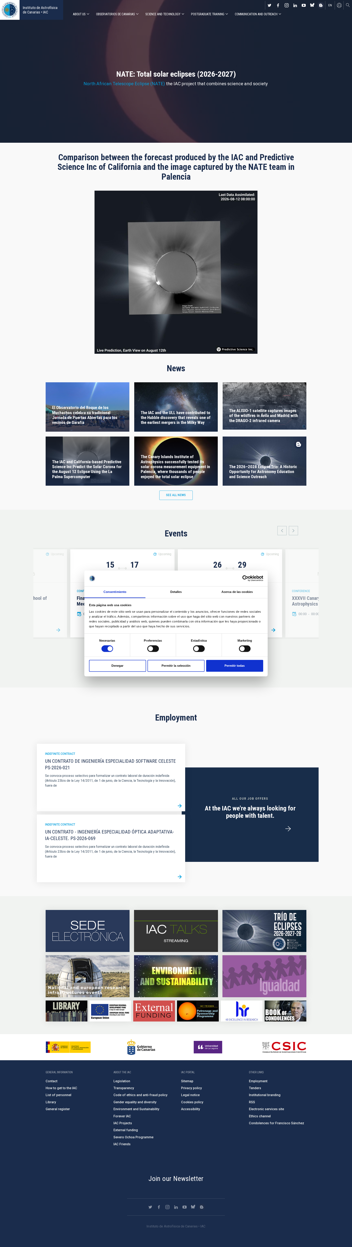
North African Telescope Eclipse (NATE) (124, 83)
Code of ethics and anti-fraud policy (140, 1095)
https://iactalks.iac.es (176, 931)
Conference (301, 591)
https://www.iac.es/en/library (66, 1010)
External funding (125, 1130)
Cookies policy (192, 1102)
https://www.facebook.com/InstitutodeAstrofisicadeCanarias (278, 5)
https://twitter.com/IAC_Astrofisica (269, 5)
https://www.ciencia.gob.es (68, 1047)
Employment (258, 1081)
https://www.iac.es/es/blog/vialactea (321, 5)
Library (51, 1102)
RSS (252, 1102)
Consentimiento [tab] (114, 592)
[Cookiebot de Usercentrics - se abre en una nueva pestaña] (245, 578)
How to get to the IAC (61, 1088)
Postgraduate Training (207, 14)
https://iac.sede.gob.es (88, 931)
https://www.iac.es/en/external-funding (154, 1010)
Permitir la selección (176, 665)
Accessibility (190, 1109)
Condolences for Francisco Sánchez (276, 1123)
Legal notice (190, 1095)
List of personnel (58, 1095)
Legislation (121, 1081)
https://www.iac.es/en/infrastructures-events (88, 976)
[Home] (10, 10)
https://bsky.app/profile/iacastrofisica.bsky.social (312, 5)
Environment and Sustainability (136, 1109)
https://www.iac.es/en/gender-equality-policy (264, 976)
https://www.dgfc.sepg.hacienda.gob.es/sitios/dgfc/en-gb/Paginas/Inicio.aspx (110, 1010)
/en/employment (288, 829)
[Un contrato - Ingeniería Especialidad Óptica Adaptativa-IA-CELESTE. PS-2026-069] (179, 876)
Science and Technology (162, 14)
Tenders (255, 1088)
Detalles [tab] (176, 592)
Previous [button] (282, 530)
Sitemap (187, 1081)
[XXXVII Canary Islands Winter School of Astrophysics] (58, 630)
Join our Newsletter (176, 1178)
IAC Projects (122, 1123)
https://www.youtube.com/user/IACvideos (303, 5)
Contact (51, 1081)
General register (58, 1109)
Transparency (123, 1088)
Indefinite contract (60, 753)
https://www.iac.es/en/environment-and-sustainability (176, 976)
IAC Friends (122, 1144)
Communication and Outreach (256, 14)
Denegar (117, 665)
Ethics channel (260, 1116)
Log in (339, 5)
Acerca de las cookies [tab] (237, 592)
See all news (176, 495)
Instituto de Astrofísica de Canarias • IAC (40, 10)
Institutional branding (264, 1095)
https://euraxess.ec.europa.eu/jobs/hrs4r (242, 1010)
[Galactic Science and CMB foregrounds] (273, 630)
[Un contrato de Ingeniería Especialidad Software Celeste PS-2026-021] (179, 805)
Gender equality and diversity (134, 1102)
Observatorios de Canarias (115, 14)
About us (79, 14)
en (330, 5)
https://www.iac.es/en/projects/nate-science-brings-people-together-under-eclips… (264, 931)
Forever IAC (122, 1116)
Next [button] (293, 530)
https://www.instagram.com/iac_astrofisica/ (286, 5)
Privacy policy (191, 1088)
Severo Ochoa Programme (133, 1137)
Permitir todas (234, 665)
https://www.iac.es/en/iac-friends (198, 1010)
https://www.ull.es (208, 1047)
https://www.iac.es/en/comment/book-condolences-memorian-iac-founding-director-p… (285, 1010)
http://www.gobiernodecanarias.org (141, 1047)
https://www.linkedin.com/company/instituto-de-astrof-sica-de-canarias (295, 5)
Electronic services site (266, 1109)
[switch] (153, 649)
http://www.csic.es (284, 1047)
